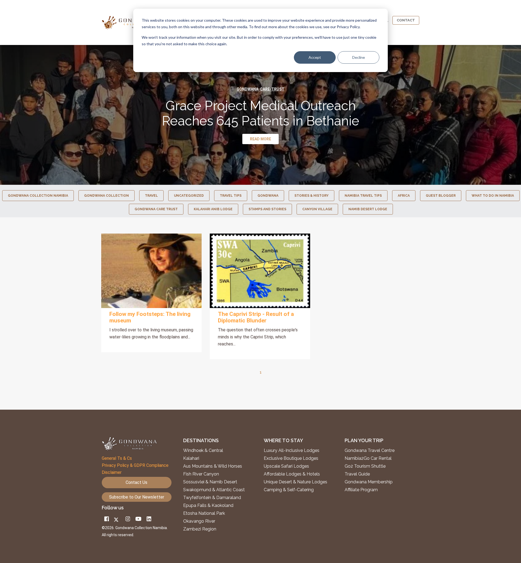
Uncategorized (189, 196)
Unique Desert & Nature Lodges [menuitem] (295, 482)
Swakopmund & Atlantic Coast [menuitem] (214, 489)
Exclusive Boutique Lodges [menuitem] (291, 458)
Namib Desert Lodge (367, 209)
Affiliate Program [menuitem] (361, 489)
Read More (151, 271)
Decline (358, 57)
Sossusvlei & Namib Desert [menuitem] (210, 482)
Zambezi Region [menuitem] (199, 529)
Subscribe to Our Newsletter (136, 497)
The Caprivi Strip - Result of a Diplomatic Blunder (256, 317)
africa (404, 196)
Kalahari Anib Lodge (213, 209)
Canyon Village (317, 209)
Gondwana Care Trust (156, 209)
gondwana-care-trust (260, 89)
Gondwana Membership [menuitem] (369, 482)
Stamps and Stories (267, 209)
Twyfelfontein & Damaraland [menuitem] (212, 497)
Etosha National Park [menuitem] (204, 513)
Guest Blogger (441, 196)
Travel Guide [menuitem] (357, 474)
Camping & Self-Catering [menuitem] (289, 489)
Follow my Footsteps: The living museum (149, 317)
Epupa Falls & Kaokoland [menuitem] (208, 505)
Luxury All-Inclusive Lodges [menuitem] (291, 450)
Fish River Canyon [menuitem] (201, 474)
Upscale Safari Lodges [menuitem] (286, 466)
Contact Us (136, 482)
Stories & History (311, 196)
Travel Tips (231, 196)
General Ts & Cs (117, 458)
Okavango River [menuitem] (199, 521)
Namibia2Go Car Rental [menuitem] (368, 458)
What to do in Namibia (493, 196)
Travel (151, 196)
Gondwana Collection (106, 196)
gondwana (268, 196)
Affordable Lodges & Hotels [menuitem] (292, 474)
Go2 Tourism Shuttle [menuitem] (365, 466)
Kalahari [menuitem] (191, 458)
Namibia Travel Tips (363, 196)
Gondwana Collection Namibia (38, 196)
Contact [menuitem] (406, 20)
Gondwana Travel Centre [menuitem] (370, 450)
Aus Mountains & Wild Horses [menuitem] (212, 466)
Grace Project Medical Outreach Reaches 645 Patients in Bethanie (260, 113)
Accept (315, 57)
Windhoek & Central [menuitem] (203, 450)
